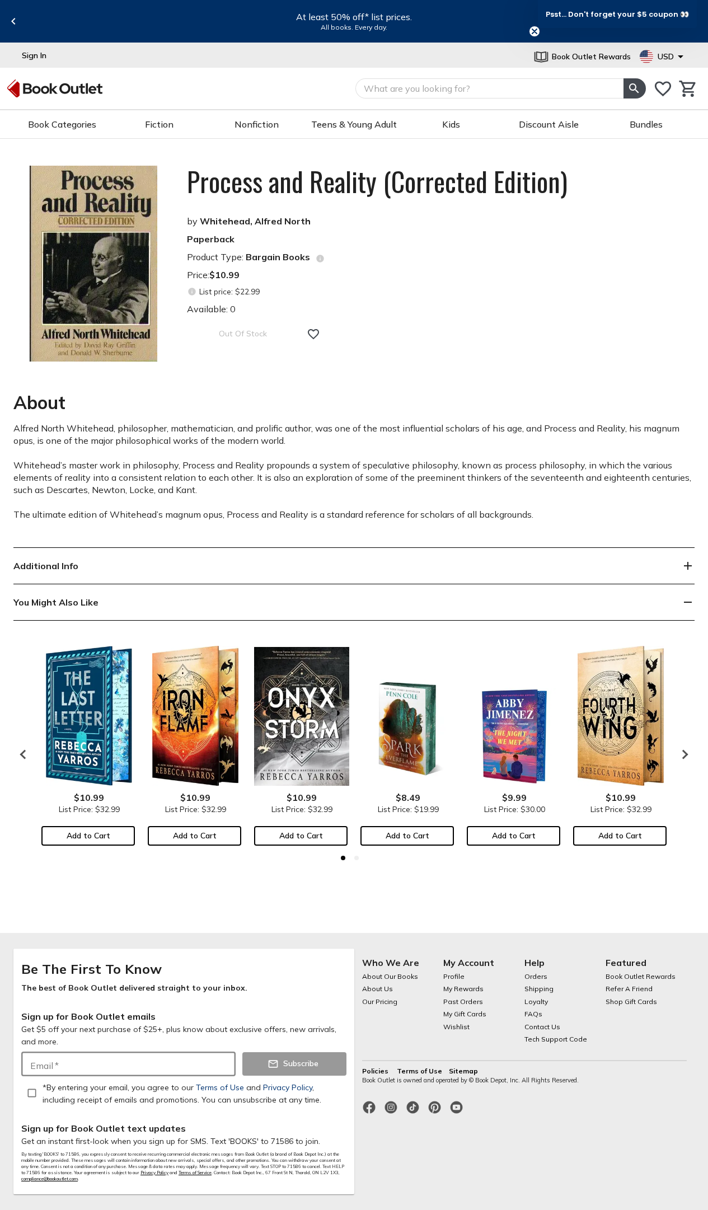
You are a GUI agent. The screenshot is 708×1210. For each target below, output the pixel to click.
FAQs (533, 1014)
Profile (454, 976)
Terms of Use (419, 1071)
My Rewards (463, 988)
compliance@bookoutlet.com (49, 1178)
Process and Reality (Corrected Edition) (377, 181)
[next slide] (682, 754)
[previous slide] (13, 21)
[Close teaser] (534, 31)
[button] (617, 14)
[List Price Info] (191, 292)
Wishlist (456, 1027)
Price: (213, 274)
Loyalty (536, 1001)
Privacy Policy (154, 1172)
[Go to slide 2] (356, 858)
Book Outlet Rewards (641, 976)
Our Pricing (379, 1001)
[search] (634, 88)
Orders (535, 976)
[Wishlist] (663, 88)
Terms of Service (195, 1172)
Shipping (539, 988)
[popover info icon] (320, 258)
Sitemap (463, 1071)
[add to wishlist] (313, 334)
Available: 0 (211, 309)
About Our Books (390, 976)
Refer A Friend (629, 988)
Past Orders (463, 1001)
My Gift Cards (464, 1014)
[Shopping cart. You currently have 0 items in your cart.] (688, 88)
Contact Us (542, 1027)
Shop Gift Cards (631, 1001)
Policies (376, 1071)
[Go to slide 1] (343, 858)
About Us (377, 988)
